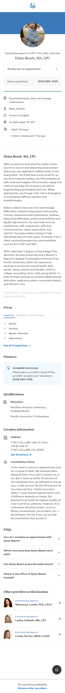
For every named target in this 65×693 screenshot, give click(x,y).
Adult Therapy (20, 129)
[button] (32, 539)
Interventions (37, 315)
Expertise (9, 315)
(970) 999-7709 (22, 379)
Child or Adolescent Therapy (28, 135)
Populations (22, 315)
